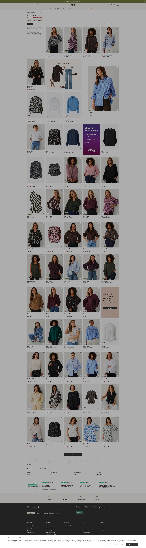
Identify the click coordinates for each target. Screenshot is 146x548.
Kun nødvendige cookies (118, 544)
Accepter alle (132, 544)
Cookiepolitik (120, 541)
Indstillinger (108, 544)
